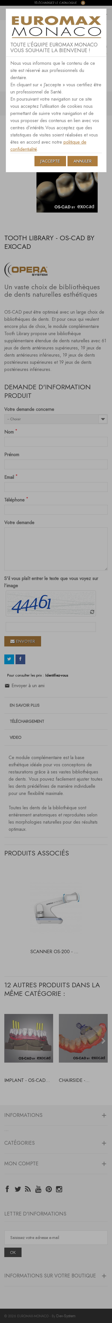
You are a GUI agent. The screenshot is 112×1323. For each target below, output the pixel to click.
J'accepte (50, 161)
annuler (83, 161)
